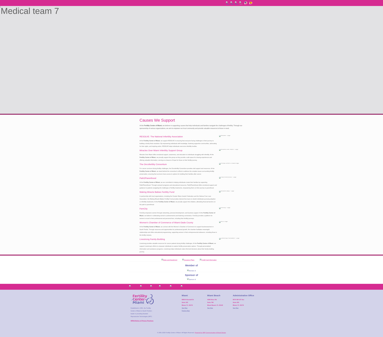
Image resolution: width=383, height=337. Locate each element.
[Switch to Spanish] (250, 1)
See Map (184, 308)
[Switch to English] (245, 1)
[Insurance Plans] (190, 260)
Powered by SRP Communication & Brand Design (210, 332)
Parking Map (186, 311)
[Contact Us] (171, 260)
